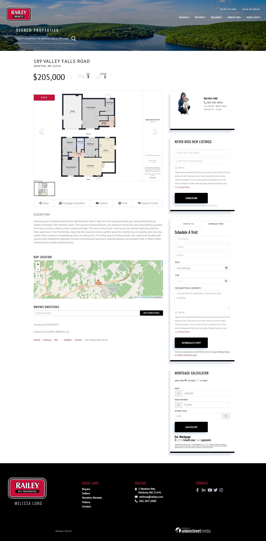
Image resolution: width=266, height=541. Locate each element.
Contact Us (188, 224)
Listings (47, 339)
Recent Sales (221, 106)
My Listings (209, 106)
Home (37, 339)
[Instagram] (221, 490)
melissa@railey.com (150, 496)
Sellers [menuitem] (216, 17)
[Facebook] (197, 490)
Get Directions (151, 313)
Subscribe (191, 198)
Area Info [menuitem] (253, 17)
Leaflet (135, 297)
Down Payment (181, 400)
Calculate (191, 427)
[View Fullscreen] (38, 275)
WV (56, 339)
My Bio (218, 109)
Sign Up (256, 9)
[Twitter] (215, 490)
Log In (245, 9)
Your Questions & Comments (188, 288)
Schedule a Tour (215, 224)
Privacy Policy (184, 187)
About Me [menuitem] (234, 17)
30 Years (191, 380)
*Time (177, 275)
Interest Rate (181, 411)
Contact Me (209, 109)
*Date (177, 262)
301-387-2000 (229, 9)
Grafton (68, 339)
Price (177, 388)
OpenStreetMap (147, 297)
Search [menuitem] (183, 17)
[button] (73, 38)
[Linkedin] (203, 490)
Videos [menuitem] (86, 502)
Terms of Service (185, 355)
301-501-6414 (215, 102)
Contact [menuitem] (86, 506)
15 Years (203, 380)
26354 (78, 339)
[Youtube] (209, 490)
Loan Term (179, 380)
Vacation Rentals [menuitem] (92, 497)
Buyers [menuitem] (199, 17)
